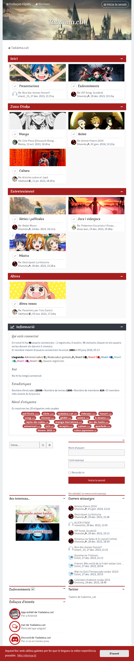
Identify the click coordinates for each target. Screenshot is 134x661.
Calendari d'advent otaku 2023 (92, 580)
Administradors (34, 357)
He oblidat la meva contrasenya (87, 493)
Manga (24, 134)
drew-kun (82, 229)
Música (24, 256)
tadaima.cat (65, 413)
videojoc (86, 413)
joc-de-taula (97, 422)
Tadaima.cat (67, 21)
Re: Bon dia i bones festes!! (34, 92)
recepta (64, 426)
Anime (82, 134)
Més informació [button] (26, 655)
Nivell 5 (92, 357)
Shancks (82, 96)
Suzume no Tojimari (86, 555)
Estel (77, 558)
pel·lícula (28, 413)
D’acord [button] (114, 653)
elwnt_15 (23, 96)
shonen (45, 417)
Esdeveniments (88, 86)
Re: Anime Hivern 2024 (90, 140)
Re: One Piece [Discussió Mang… (37, 140)
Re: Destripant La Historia (33, 262)
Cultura (24, 171)
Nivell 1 (34, 361)
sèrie (46, 413)
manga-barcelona (66, 422)
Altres (15, 276)
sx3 (48, 426)
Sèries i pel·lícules (31, 219)
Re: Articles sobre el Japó (33, 177)
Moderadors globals (59, 357)
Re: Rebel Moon (27, 225)
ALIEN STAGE (82, 522)
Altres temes (28, 304)
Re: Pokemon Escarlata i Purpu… (96, 225)
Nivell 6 (79, 357)
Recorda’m (78, 472)
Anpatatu (34, 393)
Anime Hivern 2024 (85, 506)
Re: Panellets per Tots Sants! (35, 310)
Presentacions (29, 86)
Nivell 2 (21, 361)
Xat (14, 369)
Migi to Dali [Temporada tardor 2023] (96, 571)
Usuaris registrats (53, 361)
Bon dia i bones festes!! (88, 547)
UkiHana (23, 181)
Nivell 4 (105, 357)
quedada (100, 426)
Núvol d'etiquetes (24, 402)
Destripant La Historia (87, 514)
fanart (104, 413)
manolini (79, 525)
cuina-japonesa (84, 430)
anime (81, 417)
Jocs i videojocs (89, 219)
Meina (21, 144)
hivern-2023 (45, 430)
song (28, 417)
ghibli (63, 417)
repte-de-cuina (35, 422)
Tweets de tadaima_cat (82, 597)
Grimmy (79, 582)
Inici (14, 58)
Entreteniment (22, 191)
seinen (82, 426)
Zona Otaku (20, 106)
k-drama (100, 417)
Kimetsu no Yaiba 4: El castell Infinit (95, 539)
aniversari (30, 426)
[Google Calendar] (33, 589)
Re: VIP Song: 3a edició (90, 92)
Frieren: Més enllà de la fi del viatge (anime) (99, 563)
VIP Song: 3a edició (85, 530)
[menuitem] (42, 4)
